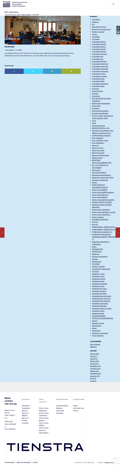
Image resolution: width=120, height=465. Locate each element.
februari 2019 (94, 361)
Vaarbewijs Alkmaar (98, 279)
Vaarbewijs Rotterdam (99, 306)
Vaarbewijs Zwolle (98, 313)
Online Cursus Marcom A (100, 195)
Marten (20, 50)
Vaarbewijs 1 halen (98, 274)
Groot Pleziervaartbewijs (100, 113)
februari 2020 (94, 354)
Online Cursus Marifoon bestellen (103, 200)
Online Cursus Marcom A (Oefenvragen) (43, 430)
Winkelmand (96, 331)
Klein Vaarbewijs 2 (98, 143)
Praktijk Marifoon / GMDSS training (103, 227)
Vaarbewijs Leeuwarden (100, 303)
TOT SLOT (95, 271)
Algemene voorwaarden (100, 333)
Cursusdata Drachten (99, 49)
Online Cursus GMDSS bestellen (103, 192)
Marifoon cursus (97, 158)
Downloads (96, 96)
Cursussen (95, 89)
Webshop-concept (98, 323)
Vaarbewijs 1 (26, 406)
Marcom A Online (98, 148)
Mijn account (96, 170)
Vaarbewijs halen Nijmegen (101, 301)
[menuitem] (51, 4)
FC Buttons (95, 108)
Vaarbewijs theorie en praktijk (101, 308)
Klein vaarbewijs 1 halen (100, 140)
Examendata (96, 106)
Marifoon (25, 411)
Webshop (59, 408)
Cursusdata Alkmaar (99, 42)
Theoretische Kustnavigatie (101, 269)
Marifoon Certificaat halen (100, 155)
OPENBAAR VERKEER (100, 219)
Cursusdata (96, 37)
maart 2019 (94, 359)
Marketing (93, 347)
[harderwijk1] (43, 30)
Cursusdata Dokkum (99, 47)
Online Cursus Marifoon (100, 197)
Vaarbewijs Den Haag (99, 289)
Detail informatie (97, 91)
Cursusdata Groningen (99, 54)
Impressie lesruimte (98, 126)
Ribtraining (95, 254)
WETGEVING (96, 326)
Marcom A (95, 145)
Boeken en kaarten (98, 32)
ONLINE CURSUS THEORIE (102, 202)
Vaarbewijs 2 (26, 408)
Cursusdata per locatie (99, 76)
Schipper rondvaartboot (100, 256)
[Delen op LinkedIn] (52, 71)
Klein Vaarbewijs (97, 138)
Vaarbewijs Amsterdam (99, 284)
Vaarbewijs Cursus (98, 286)
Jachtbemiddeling (62, 406)
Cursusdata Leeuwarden (100, 69)
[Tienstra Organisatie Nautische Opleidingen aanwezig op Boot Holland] (118, 232)
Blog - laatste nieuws (11, 12)
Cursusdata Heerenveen (100, 64)
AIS (93, 24)
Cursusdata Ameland (99, 44)
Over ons (95, 222)
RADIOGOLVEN (97, 249)
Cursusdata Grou (97, 56)
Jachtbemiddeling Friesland (101, 135)
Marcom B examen (98, 150)
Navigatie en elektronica (100, 180)
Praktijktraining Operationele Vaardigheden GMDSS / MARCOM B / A (104, 236)
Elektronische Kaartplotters (101, 103)
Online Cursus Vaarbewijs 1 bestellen (104, 212)
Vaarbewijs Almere (98, 281)
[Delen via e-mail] (71, 71)
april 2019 (93, 356)
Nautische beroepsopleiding (101, 175)
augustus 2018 (95, 376)
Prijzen (94, 247)
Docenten (95, 93)
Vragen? (95, 321)
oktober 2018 (94, 371)
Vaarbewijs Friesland (99, 291)
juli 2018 (93, 378)
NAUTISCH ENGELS (99, 172)
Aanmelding (96, 19)
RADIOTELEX (97, 252)
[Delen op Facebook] (14, 71)
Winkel (94, 328)
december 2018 (95, 366)
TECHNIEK (96, 264)
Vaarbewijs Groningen (99, 294)
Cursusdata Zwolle (98, 86)
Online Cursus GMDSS (99, 190)
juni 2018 (93, 381)
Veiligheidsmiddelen (99, 316)
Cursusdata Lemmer (98, 74)
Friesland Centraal (109, 462)
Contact (94, 34)
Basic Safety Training (99, 27)
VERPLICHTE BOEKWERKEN (102, 318)
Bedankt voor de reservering (101, 29)
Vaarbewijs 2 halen (98, 276)
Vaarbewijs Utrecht (98, 311)
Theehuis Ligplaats (98, 266)
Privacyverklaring (98, 336)
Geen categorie (10, 50)
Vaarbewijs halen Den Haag (101, 298)
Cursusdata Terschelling (100, 84)
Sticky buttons (96, 261)
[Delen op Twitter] (33, 71)
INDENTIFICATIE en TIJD (100, 128)
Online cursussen (98, 217)
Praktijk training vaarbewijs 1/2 (102, 232)
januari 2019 (94, 364)
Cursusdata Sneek (98, 79)
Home (94, 121)
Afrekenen (95, 22)
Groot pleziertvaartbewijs (100, 111)
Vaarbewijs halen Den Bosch (101, 296)
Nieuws (94, 182)
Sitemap (95, 259)
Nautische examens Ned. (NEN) (102, 177)
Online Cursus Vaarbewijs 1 (101, 210)
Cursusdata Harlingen (99, 61)
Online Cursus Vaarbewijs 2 (101, 214)
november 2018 (95, 369)
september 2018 (95, 373)
